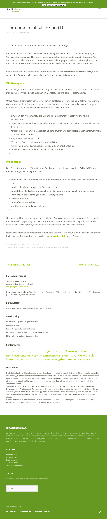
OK (44, 5)
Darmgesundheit (24, 352)
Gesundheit (35, 244)
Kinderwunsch (42, 247)
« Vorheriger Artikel (18, 264)
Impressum (11, 512)
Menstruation (52, 247)
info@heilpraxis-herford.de (17, 287)
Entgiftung (50, 351)
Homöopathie (53, 355)
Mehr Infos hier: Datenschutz (56, 5)
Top (98, 512)
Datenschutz (25, 512)
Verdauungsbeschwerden (62, 359)
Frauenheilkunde (24, 244)
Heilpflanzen (39, 355)
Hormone (33, 247)
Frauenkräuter (13, 355)
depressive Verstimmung (35, 352)
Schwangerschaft (41, 359)
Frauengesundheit (22, 247)
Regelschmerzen (27, 359)
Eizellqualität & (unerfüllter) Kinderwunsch (22, 322)
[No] (104, 4)
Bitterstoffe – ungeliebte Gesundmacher (22, 336)
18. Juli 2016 (10, 32)
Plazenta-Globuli (12, 325)
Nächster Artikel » (90, 264)
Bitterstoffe (16, 352)
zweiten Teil (59, 236)
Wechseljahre (63, 247)
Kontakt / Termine (42, 512)
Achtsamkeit (9, 352)
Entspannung (61, 352)
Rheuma (34, 359)
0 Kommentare (23, 32)
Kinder (71, 356)
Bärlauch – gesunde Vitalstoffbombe (20, 329)
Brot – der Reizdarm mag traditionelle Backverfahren (27, 332)
